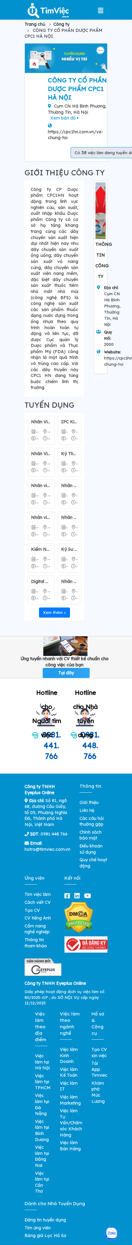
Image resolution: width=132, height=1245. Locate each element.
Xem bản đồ (63, 118)
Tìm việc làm (38, 894)
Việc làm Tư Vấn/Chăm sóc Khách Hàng (71, 1122)
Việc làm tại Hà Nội (42, 1062)
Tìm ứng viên (38, 1228)
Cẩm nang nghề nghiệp (37, 929)
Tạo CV (32, 910)
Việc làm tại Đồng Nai (42, 1156)
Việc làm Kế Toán (69, 1072)
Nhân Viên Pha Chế (41, 453)
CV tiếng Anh (38, 918)
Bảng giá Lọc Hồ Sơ (45, 1235)
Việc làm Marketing (70, 1100)
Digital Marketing (41, 581)
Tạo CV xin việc (99, 1052)
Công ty (61, 24)
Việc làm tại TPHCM (43, 1082)
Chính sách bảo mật (91, 835)
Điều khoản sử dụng (91, 849)
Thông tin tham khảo (36, 943)
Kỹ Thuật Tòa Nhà (69, 453)
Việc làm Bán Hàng (70, 1146)
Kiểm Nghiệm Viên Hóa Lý (41, 549)
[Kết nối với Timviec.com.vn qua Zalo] (111, 1233)
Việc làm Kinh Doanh (69, 1055)
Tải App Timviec (99, 1069)
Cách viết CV (38, 902)
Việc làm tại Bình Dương (42, 1130)
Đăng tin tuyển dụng (45, 1220)
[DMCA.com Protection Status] (78, 917)
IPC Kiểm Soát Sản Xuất (69, 422)
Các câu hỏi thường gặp (92, 821)
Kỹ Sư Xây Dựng (69, 549)
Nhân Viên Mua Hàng (69, 517)
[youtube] (89, 896)
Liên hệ (87, 810)
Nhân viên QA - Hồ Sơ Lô (69, 485)
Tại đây (66, 673)
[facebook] (68, 896)
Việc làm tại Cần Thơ (42, 1182)
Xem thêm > (54, 612)
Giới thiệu (89, 802)
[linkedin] (78, 896)
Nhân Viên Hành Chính (41, 422)
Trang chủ (35, 24)
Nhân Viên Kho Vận (69, 581)
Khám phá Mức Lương (98, 1092)
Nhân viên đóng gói (41, 517)
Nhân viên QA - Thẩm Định (41, 485)
